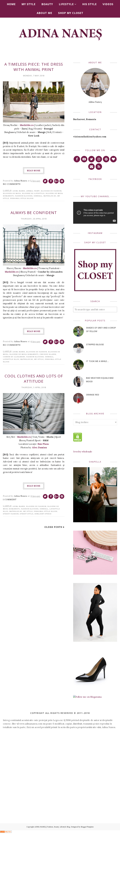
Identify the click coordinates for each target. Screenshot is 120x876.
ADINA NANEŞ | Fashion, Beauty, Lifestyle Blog (52, 827)
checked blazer (48, 354)
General (38, 196)
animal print (33, 191)
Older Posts (53, 527)
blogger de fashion (51, 191)
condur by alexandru (14, 357)
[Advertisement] (60, 757)
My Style (39, 359)
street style (26, 514)
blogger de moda (12, 193)
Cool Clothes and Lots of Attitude (34, 378)
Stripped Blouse (95, 344)
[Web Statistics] (6, 832)
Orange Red (92, 394)
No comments (11, 184)
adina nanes (19, 191)
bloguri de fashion (36, 506)
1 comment (10, 499)
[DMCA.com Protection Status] (77, 440)
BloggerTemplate (87, 827)
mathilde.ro (49, 196)
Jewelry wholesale (82, 451)
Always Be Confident (34, 212)
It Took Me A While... (97, 361)
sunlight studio (43, 514)
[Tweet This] (45, 181)
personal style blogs (22, 198)
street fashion (11, 514)
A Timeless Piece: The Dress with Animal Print (33, 67)
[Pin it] (62, 181)
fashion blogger (23, 196)
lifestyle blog (11, 359)
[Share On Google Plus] (56, 181)
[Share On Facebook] (50, 181)
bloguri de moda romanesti (24, 354)
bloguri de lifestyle (33, 193)
